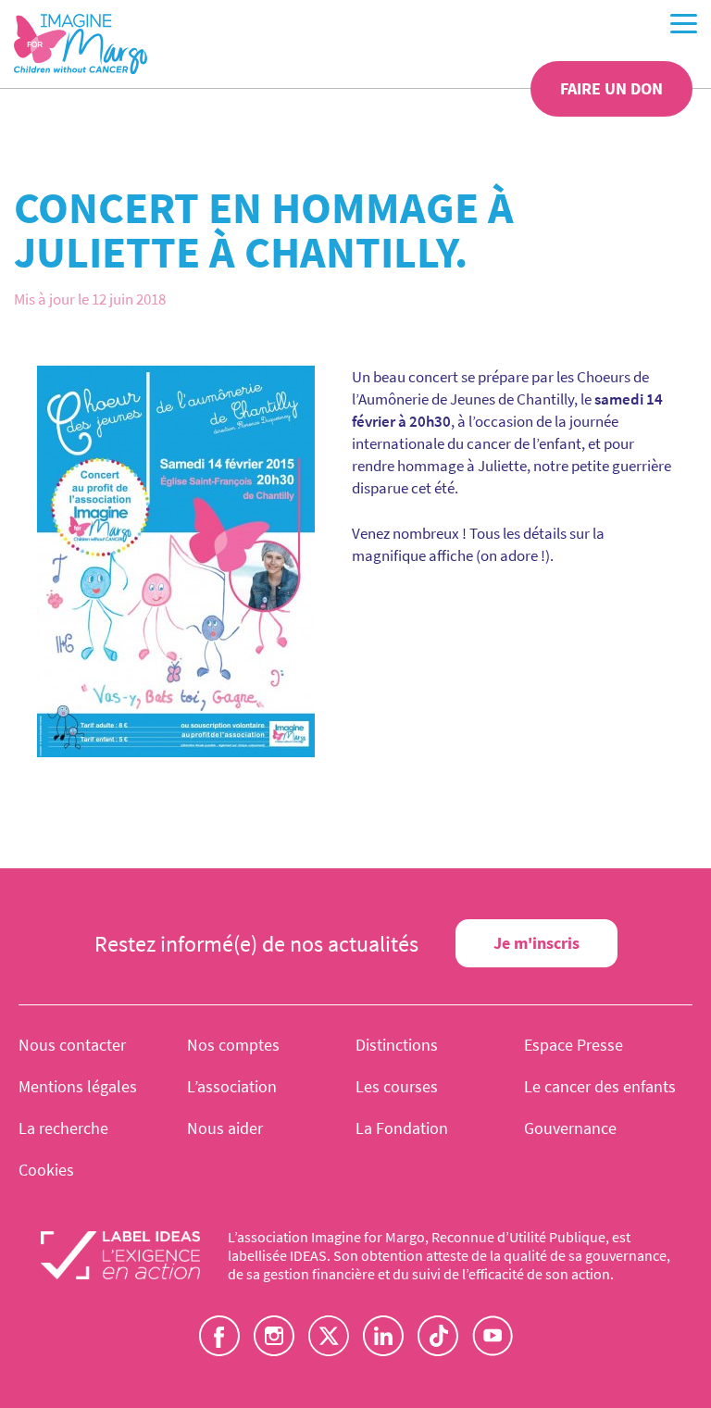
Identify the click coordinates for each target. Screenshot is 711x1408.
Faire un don (611, 88)
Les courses (397, 1086)
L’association (232, 1086)
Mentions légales (78, 1086)
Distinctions (397, 1044)
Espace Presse (573, 1044)
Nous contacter (72, 1044)
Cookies (46, 1169)
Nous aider (225, 1128)
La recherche (63, 1128)
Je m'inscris (536, 942)
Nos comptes (233, 1044)
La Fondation (402, 1128)
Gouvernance (570, 1128)
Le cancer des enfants (600, 1086)
